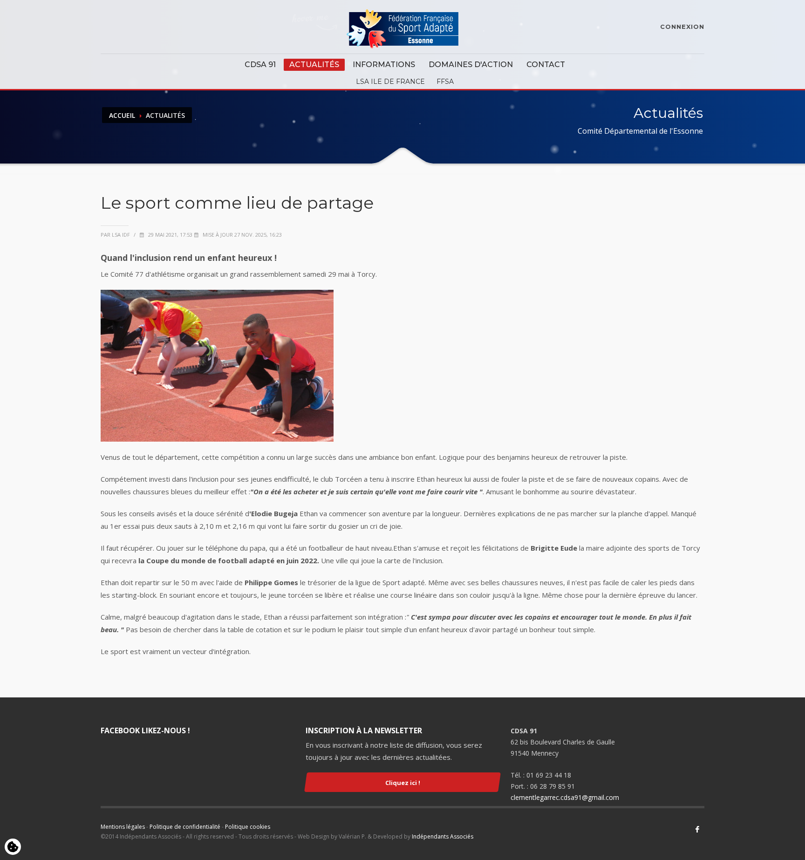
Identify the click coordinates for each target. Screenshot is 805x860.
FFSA (445, 81)
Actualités (314, 64)
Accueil (122, 115)
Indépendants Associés (442, 836)
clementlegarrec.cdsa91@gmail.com (565, 797)
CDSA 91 (260, 64)
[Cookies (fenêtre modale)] (13, 847)
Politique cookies (247, 827)
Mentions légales (123, 827)
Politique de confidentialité (185, 827)
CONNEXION (682, 26)
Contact (545, 64)
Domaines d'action (471, 64)
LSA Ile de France (390, 81)
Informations (384, 64)
